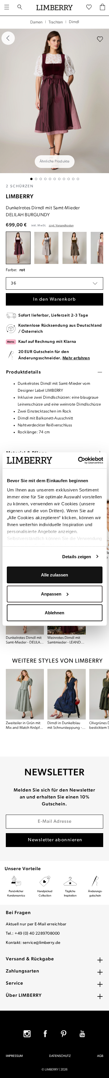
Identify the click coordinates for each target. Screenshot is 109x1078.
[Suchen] (19, 8)
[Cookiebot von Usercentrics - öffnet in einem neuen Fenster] (78, 460)
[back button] (8, 38)
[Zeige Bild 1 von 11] (31, 179)
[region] (54, 104)
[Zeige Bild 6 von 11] (54, 179)
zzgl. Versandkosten (61, 225)
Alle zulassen (54, 574)
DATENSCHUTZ (60, 1056)
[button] (54, 283)
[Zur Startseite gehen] (54, 8)
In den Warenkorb (54, 299)
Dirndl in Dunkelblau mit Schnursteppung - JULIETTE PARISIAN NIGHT (64, 725)
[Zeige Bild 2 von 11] (36, 179)
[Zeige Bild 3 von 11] (41, 179)
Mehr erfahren (76, 358)
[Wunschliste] (89, 7)
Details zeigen (76, 556)
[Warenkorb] (102, 8)
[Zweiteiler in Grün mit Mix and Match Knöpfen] (25, 694)
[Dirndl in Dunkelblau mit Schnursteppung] (66, 694)
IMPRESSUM (14, 1056)
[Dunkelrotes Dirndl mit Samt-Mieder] (18, 248)
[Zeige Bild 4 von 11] (45, 179)
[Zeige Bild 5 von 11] (50, 179)
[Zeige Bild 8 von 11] (64, 179)
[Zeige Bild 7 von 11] (59, 179)
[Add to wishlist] (100, 39)
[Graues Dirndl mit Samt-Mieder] (46, 248)
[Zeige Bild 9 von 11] (68, 179)
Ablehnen (54, 612)
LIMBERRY (20, 197)
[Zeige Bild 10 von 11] (73, 179)
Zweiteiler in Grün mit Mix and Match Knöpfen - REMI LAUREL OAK (25, 725)
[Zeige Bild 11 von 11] (78, 179)
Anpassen (51, 593)
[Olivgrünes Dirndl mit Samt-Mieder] (74, 248)
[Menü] (6, 8)
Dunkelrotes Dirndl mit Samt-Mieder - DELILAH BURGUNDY (24, 640)
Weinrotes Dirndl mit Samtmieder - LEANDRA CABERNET (66, 640)
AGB (100, 1056)
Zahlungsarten (22, 971)
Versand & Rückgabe (30, 959)
